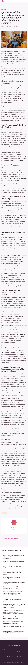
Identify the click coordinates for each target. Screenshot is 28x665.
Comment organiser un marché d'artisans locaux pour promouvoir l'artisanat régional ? (13, 572)
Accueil (3, 5)
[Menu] (25, 1)
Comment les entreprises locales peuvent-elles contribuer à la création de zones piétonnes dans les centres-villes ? (13, 599)
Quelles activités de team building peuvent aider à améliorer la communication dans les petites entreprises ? (14, 605)
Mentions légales (11, 656)
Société (7, 5)
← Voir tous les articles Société (9, 538)
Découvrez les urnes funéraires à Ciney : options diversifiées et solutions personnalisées (13, 556)
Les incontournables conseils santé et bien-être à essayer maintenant (12, 578)
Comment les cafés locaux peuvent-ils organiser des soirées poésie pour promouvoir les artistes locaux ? (12, 593)
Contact (19, 656)
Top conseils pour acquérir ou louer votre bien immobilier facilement (13, 562)
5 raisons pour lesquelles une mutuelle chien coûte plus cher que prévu (13, 622)
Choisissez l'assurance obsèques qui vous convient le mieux (13, 627)
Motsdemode (15, 645)
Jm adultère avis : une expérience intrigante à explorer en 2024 (11, 587)
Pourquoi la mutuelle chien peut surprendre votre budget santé (11, 617)
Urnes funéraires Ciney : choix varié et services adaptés (13, 567)
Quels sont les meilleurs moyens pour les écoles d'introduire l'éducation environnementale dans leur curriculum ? (13, 612)
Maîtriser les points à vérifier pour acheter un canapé (14, 582)
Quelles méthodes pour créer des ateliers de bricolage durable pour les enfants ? (13, 631)
